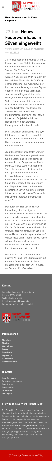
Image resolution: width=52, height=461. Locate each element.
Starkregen (7, 393)
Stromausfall (7, 390)
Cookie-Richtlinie (9, 361)
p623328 (14, 52)
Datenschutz (7, 358)
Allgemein (39, 48)
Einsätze (5, 343)
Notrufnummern (9, 378)
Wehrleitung (7, 346)
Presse (5, 349)
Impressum (7, 355)
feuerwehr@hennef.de (19, 301)
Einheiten (6, 340)
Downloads (7, 352)
